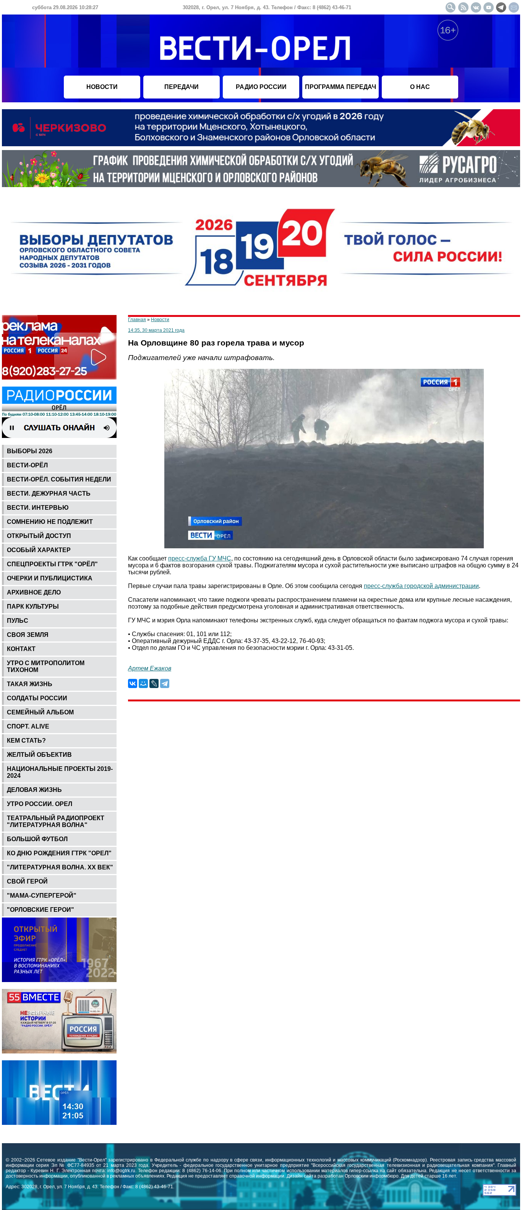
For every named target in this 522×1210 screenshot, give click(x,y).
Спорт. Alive (28, 726)
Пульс (17, 620)
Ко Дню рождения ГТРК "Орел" (59, 853)
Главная (137, 319)
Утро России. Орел (39, 804)
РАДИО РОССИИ (261, 87)
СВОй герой (27, 881)
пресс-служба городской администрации (421, 586)
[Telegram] (164, 683)
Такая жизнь (29, 684)
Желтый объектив (39, 754)
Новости (160, 319)
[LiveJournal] (154, 683)
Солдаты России (37, 698)
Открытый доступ (39, 536)
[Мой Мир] (143, 683)
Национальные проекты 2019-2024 (60, 772)
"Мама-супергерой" (41, 895)
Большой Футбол (37, 839)
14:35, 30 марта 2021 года (156, 330)
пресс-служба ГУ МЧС (199, 558)
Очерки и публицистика (49, 578)
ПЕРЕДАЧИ (181, 87)
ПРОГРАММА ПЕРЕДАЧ (340, 87)
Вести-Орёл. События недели (59, 479)
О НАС (420, 87)
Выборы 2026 (29, 451)
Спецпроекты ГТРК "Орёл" (52, 564)
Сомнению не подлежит (50, 522)
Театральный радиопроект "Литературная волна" (55, 821)
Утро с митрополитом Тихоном (45, 666)
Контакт (21, 649)
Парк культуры (33, 606)
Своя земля (28, 635)
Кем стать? (26, 740)
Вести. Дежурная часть (49, 493)
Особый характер (39, 550)
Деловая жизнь (34, 790)
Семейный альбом (40, 712)
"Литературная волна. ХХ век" (60, 867)
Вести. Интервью (38, 507)
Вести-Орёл (27, 465)
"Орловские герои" (40, 909)
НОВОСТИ (102, 87)
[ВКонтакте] (132, 683)
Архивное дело (34, 592)
